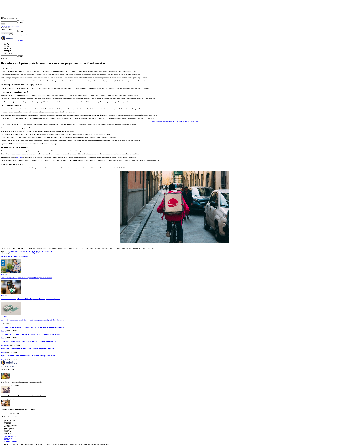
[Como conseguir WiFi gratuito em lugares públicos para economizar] (11, 272)
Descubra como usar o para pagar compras (174, 121)
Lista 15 (6, 45)
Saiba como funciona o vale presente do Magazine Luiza (25, 253)
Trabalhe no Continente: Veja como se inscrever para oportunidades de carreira (30, 334)
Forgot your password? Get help (10, 26)
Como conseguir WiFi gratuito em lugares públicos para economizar (26, 278)
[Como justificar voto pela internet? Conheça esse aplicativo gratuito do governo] (11, 293)
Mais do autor (24, 256)
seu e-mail (20, 31)
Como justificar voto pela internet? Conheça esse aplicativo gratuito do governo (30, 299)
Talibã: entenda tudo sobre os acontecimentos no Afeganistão (23, 396)
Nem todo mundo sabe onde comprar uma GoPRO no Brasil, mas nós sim (30, 251)
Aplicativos (4, 274)
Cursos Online (8, 53)
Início (6, 43)
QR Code (19, 157)
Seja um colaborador (10, 436)
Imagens (6, 46)
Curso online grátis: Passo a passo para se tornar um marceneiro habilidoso (29, 341)
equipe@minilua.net (12, 366)
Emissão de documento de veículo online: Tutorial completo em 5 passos (27, 348)
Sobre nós (7, 439)
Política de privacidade (10, 441)
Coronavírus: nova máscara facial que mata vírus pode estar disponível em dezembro (32, 320)
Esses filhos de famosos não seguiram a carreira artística (21, 382)
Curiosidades (8, 48)
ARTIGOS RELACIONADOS (10, 256)
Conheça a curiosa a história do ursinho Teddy (18, 409)
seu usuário (21, 20)
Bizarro (3, 399)
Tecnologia (7, 50)
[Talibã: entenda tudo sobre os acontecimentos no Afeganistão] (5, 392)
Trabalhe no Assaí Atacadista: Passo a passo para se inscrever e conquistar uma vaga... (33, 327)
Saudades (7, 51)
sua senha (20, 22)
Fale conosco (8, 438)
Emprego (3, 331)
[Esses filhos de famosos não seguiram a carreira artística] (5, 378)
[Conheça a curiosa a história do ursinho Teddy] (5, 406)
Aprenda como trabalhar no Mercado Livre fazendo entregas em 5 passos (28, 356)
